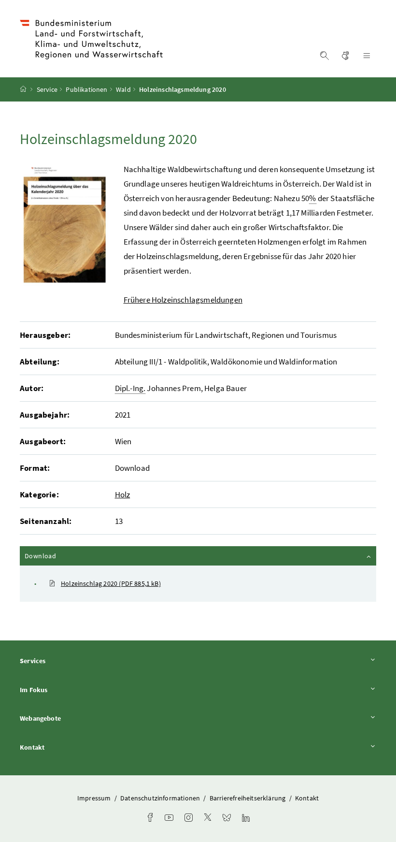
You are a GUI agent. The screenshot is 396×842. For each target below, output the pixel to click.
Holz (122, 494)
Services (59, 660)
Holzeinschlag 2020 (111, 583)
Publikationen (86, 89)
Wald (123, 89)
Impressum (95, 798)
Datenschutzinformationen (160, 798)
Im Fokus (60, 689)
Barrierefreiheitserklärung (248, 798)
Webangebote (67, 718)
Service (47, 89)
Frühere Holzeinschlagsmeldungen (183, 299)
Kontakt (59, 747)
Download (66, 555)
